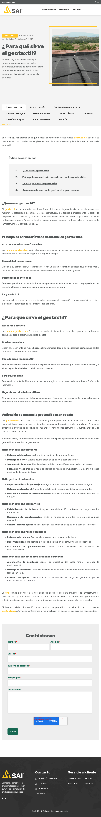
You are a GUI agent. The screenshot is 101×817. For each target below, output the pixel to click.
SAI (7, 593)
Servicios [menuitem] (88, 778)
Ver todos (6, 124)
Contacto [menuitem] (76, 9)
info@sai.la (43, 788)
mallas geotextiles (17, 250)
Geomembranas (41, 113)
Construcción (37, 107)
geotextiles (80, 137)
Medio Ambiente (41, 119)
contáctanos (9, 611)
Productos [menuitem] (64, 9)
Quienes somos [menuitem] (49, 9)
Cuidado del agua (15, 113)
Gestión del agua (15, 119)
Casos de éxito (14, 107)
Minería (63, 119)
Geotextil (10, 36)
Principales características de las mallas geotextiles (54, 177)
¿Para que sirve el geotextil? (39, 183)
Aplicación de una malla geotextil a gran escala (50, 190)
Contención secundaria (67, 107)
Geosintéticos (66, 113)
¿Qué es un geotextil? (35, 170)
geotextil (10, 209)
